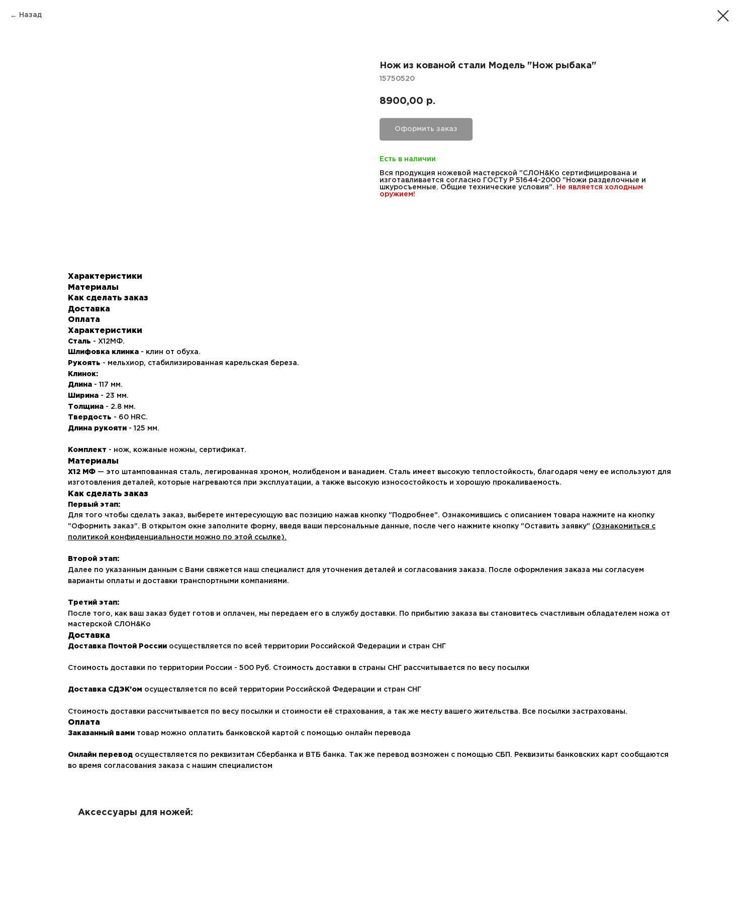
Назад (30, 15)
